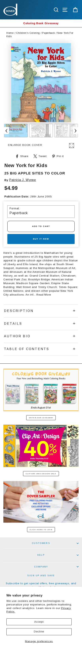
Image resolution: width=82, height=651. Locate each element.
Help (41, 555)
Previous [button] (6, 130)
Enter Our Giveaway (41, 418)
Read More (43, 294)
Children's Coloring (28, 33)
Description (18, 311)
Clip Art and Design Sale (41, 474)
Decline (39, 631)
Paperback (48, 33)
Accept (39, 621)
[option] (41, 23)
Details (13, 323)
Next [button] (75, 130)
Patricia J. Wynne (22, 180)
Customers (41, 543)
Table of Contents (26, 349)
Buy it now (41, 239)
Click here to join (41, 530)
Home (10, 33)
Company (41, 566)
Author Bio (17, 336)
